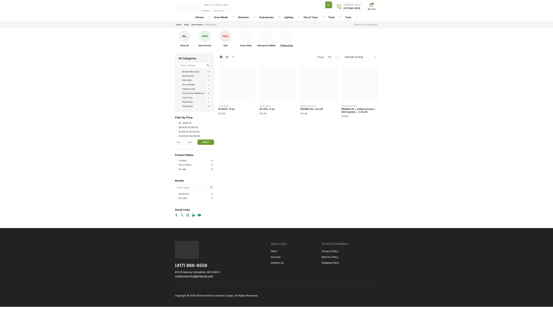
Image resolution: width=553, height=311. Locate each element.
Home (178, 24)
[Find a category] (207, 65)
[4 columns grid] (221, 57)
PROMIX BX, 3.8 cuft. (311, 109)
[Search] (328, 5)
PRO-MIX (195, 80)
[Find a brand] (211, 187)
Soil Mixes (196, 106)
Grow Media (197, 24)
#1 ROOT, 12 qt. (226, 109)
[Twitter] (182, 215)
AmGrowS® (196, 76)
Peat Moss (195, 101)
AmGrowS (196, 194)
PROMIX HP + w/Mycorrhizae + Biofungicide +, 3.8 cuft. (358, 110)
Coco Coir (195, 97)
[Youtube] (199, 215)
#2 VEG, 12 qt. (267, 109)
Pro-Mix (196, 198)
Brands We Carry (196, 71)
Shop (186, 24)
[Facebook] (176, 215)
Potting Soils (195, 89)
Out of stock (196, 164)
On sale (196, 169)
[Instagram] (187, 215)
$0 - (185, 123)
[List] (227, 57)
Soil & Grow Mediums (196, 93)
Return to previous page (366, 24)
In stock (196, 160)
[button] (371, 6)
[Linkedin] (193, 215)
